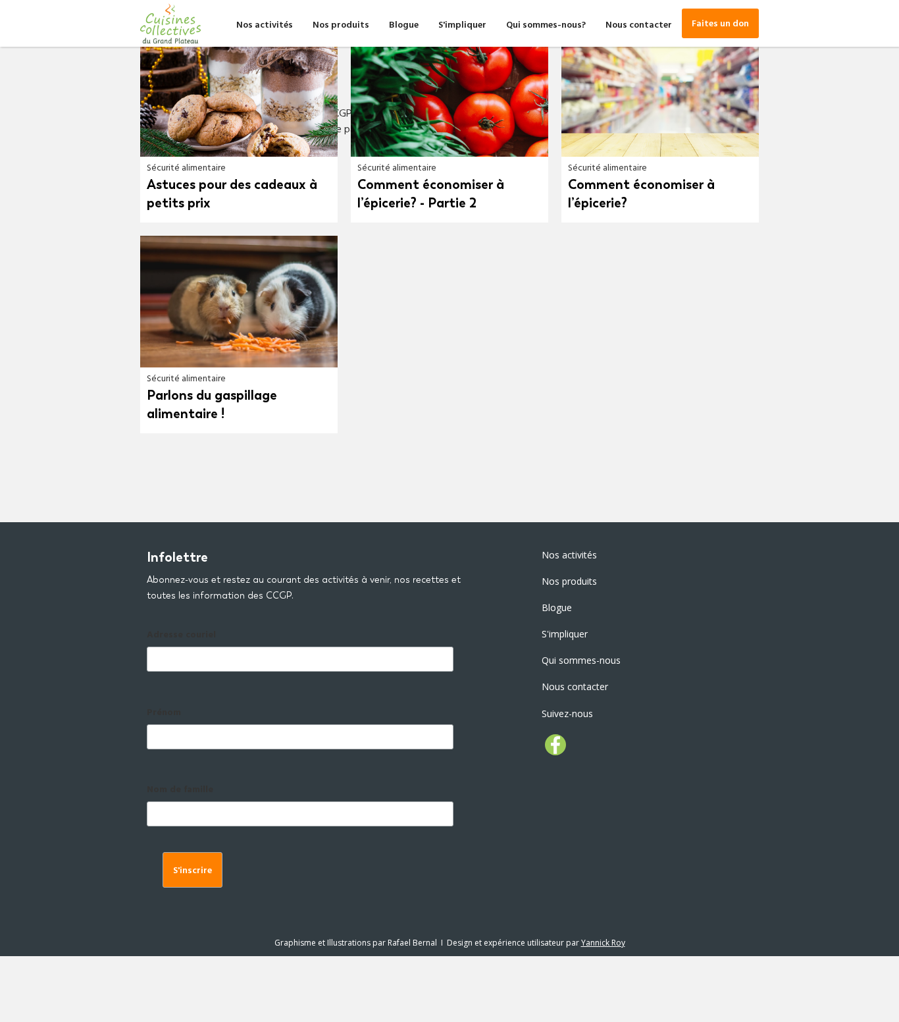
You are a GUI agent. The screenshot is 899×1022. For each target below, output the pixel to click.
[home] (170, 23)
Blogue (404, 26)
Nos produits (341, 26)
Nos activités (264, 26)
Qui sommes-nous (581, 660)
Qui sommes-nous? (546, 26)
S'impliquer (462, 26)
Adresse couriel (181, 636)
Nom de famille (180, 790)
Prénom (164, 713)
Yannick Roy (603, 942)
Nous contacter (638, 26)
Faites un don (720, 25)
